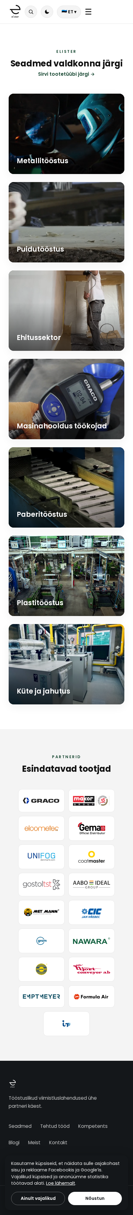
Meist (34, 1142)
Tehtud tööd (55, 1126)
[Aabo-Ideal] (91, 884)
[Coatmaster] (91, 856)
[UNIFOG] (41, 856)
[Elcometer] (41, 828)
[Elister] (15, 11)
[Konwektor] (41, 969)
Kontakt (58, 1142)
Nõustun (95, 1198)
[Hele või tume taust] (47, 12)
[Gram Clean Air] (41, 940)
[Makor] (91, 800)
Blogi (14, 1142)
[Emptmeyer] (41, 996)
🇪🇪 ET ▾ (69, 12)
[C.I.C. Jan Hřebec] (91, 912)
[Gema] (91, 828)
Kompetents (93, 1126)
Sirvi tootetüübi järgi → (66, 74)
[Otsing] (31, 12)
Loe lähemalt (60, 1183)
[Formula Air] (91, 996)
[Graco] (41, 800)
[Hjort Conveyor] (91, 969)
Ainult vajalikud (38, 1198)
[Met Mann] (41, 912)
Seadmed (20, 1126)
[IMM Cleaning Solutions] (66, 1023)
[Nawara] (91, 940)
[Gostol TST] (41, 884)
